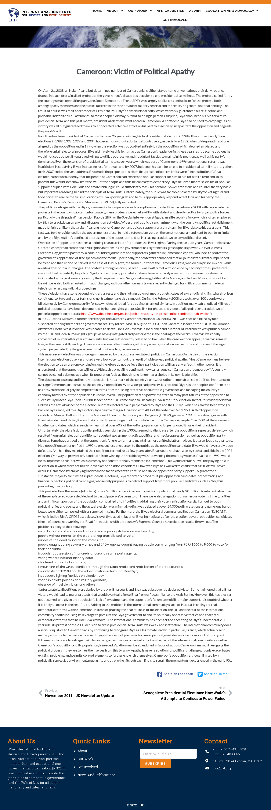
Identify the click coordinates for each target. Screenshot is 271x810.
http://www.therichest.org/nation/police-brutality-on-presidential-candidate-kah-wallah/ (146, 313)
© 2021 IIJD (136, 805)
